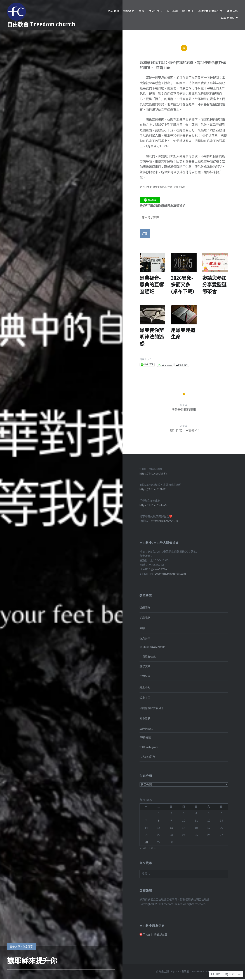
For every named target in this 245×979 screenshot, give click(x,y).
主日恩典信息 (148, 656)
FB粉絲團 (145, 737)
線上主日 (187, 11)
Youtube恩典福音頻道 (153, 646)
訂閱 (145, 233)
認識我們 (129, 11)
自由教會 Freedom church (41, 24)
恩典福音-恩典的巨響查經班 (152, 285)
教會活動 (232, 11)
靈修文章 (15, 946)
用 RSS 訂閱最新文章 (155, 934)
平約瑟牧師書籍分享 (210, 11)
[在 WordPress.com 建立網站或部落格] (157, 971)
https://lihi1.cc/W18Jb (164, 520)
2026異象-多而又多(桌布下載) (182, 285)
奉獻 (141, 11)
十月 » (152, 848)
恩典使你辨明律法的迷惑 (152, 337)
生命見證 (145, 676)
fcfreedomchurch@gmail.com (168, 573)
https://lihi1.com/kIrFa (153, 473)
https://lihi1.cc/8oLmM (153, 505)
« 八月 (143, 848)
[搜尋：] (184, 873)
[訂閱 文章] (141, 934)
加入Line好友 (147, 756)
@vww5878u (159, 569)
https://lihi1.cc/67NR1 (153, 489)
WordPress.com (200, 971)
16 (171, 827)
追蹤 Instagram (149, 747)
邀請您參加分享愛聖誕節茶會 (214, 285)
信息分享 (28, 946)
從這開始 (113, 11)
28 (146, 842)
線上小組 (172, 11)
